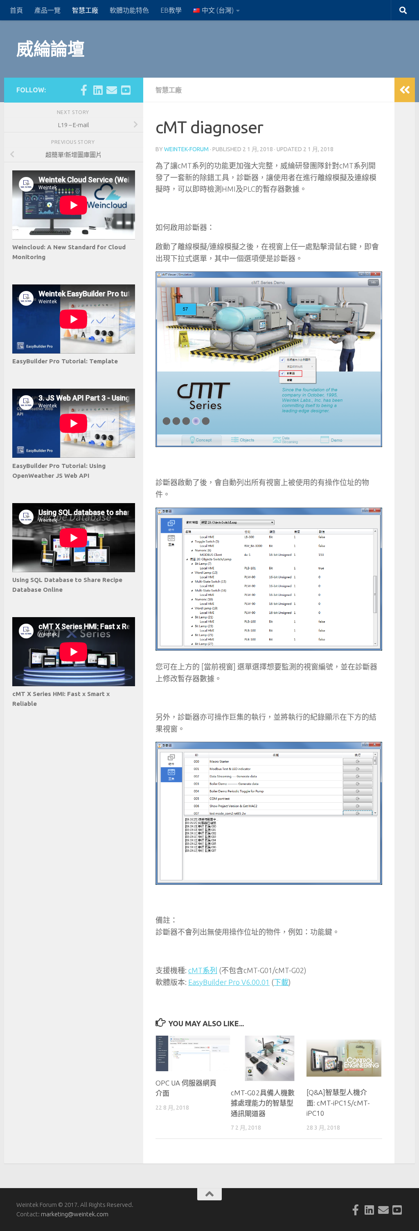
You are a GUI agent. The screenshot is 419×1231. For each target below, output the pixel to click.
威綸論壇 (50, 48)
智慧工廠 (85, 10)
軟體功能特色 (129, 10)
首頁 (16, 10)
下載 (281, 982)
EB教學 (171, 10)
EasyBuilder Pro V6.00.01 (229, 982)
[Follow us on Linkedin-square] (97, 90)
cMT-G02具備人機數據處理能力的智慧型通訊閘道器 (263, 1103)
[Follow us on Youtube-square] (125, 90)
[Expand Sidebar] (404, 90)
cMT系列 (202, 970)
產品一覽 (47, 10)
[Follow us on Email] (111, 90)
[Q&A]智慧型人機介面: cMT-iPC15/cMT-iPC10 (338, 1102)
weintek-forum (186, 149)
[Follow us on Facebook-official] (84, 90)
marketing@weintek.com (74, 1214)
